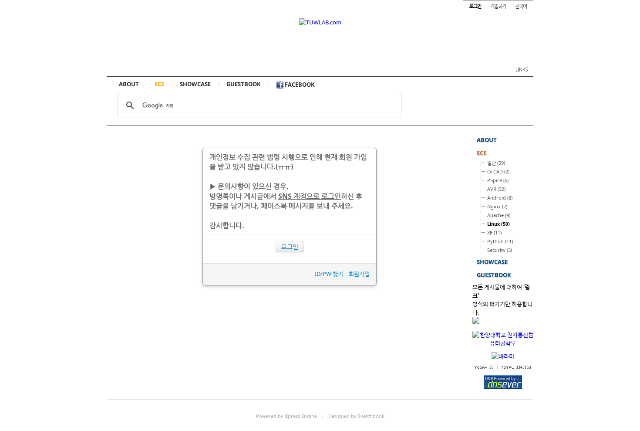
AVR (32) (496, 189)
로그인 (289, 246)
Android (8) (499, 197)
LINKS (521, 69)
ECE (159, 84)
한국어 (521, 6)
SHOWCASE (195, 84)
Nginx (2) (497, 206)
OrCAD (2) (498, 171)
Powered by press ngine (286, 416)
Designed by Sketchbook (356, 416)
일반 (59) (496, 163)
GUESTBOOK (243, 84)
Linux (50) (498, 224)
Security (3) (499, 250)
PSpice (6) (498, 180)
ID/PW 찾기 (329, 274)
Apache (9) (498, 215)
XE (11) (494, 232)
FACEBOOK (299, 84)
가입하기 (498, 6)
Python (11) (500, 241)
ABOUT (129, 84)
